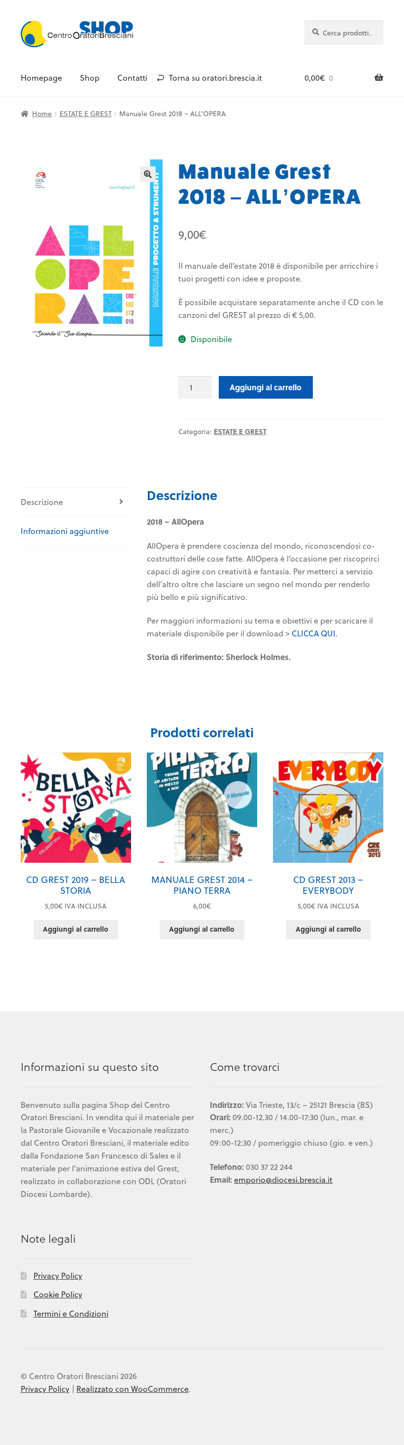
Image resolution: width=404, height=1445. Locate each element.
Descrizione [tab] (42, 501)
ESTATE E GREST (86, 113)
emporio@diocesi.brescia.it (283, 1179)
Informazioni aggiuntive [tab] (65, 530)
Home (42, 113)
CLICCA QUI (314, 633)
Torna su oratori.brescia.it (215, 77)
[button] (148, 174)
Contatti (132, 77)
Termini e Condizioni (71, 1313)
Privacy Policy (58, 1275)
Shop (90, 77)
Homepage (41, 77)
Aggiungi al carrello (266, 387)
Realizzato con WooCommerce (132, 1388)
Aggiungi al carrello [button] (75, 929)
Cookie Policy (58, 1294)
